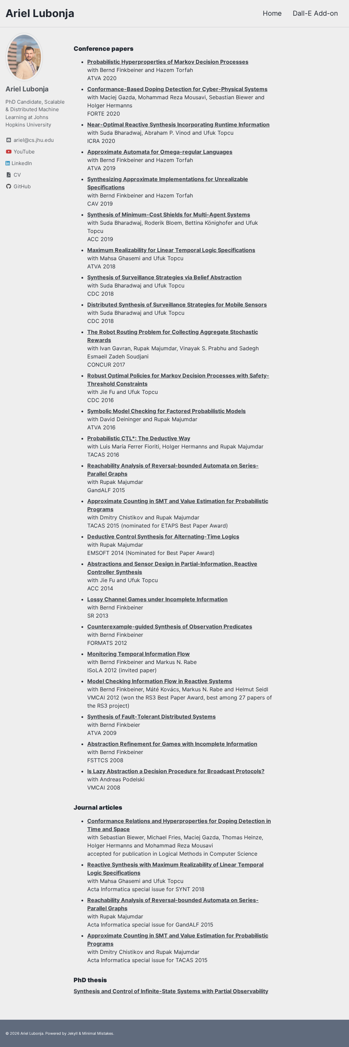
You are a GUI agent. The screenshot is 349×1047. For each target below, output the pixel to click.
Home (272, 13)
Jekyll (72, 1033)
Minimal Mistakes (97, 1033)
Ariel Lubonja (39, 13)
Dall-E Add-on (315, 13)
